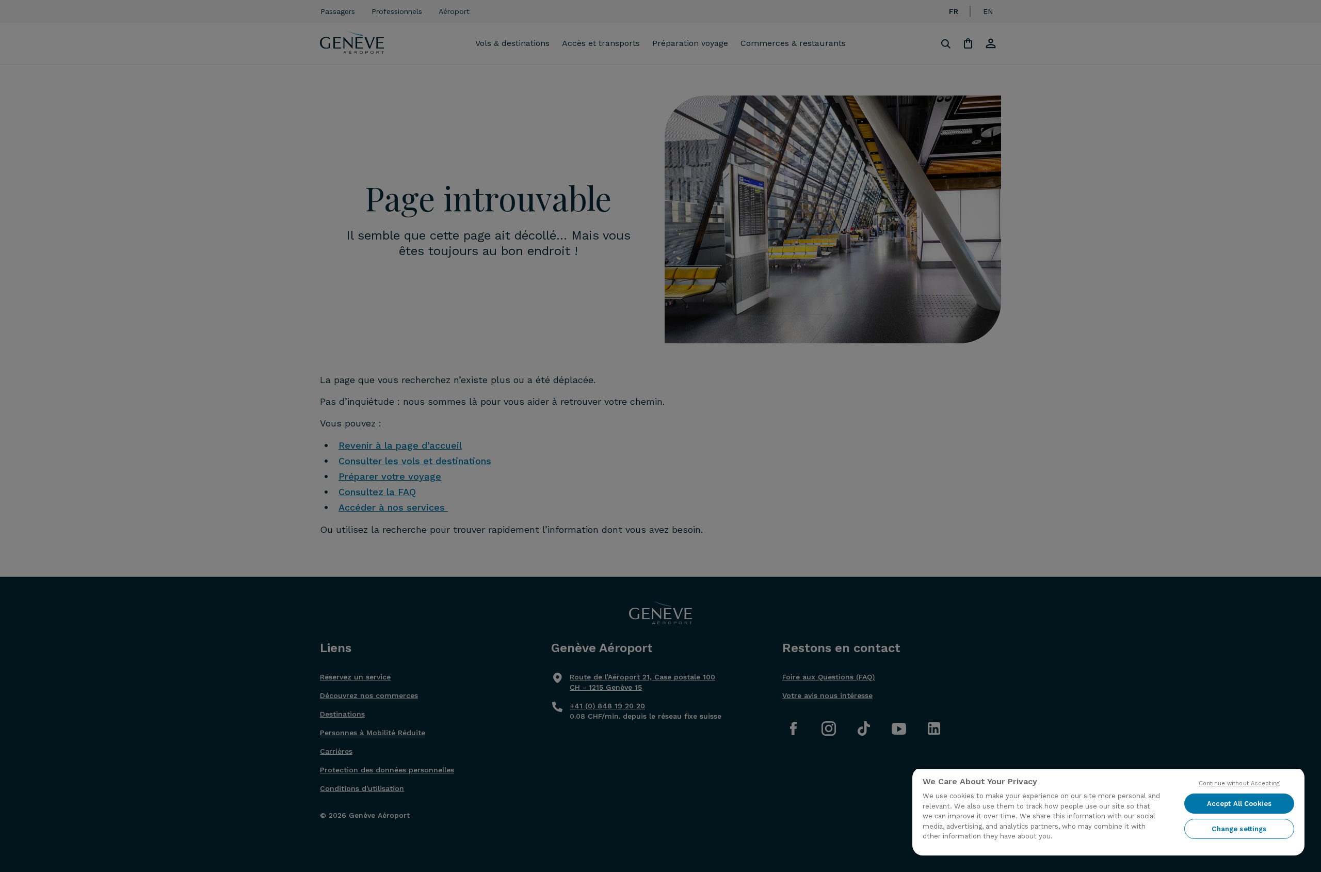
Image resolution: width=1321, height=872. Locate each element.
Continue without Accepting (1239, 783)
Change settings (1239, 829)
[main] (1108, 811)
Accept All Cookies (1239, 803)
